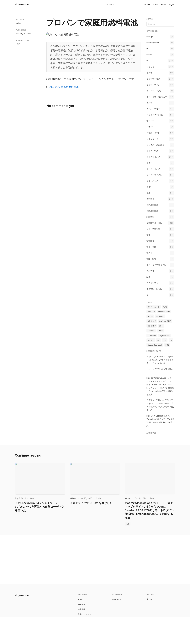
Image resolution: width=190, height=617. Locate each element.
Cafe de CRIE (165, 321)
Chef (161, 326)
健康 (148, 193)
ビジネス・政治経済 (155, 145)
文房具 (149, 253)
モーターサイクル (154, 175)
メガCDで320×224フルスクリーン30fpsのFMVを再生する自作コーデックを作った (159, 359)
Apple (150, 316)
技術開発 (150, 241)
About (155, 4)
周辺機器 (150, 199)
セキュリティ (152, 139)
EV (171, 340)
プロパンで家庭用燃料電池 (63, 86)
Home (147, 4)
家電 (148, 235)
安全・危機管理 (153, 229)
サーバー (150, 120)
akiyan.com (22, 4)
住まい (149, 187)
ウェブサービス (153, 79)
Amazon (151, 311)
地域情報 (150, 217)
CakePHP (152, 326)
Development (152, 42)
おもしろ (150, 66)
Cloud (160, 330)
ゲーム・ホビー (153, 108)
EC (158, 340)
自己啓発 (150, 271)
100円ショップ (154, 307)
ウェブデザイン (153, 85)
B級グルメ (152, 321)
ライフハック (152, 181)
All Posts (81, 604)
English (172, 4)
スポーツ (150, 126)
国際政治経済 (152, 211)
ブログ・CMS (152, 151)
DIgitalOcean (164, 335)
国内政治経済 (152, 205)
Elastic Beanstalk (155, 345)
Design (149, 36)
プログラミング (153, 157)
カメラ (149, 102)
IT (147, 48)
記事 (148, 277)
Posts (163, 4)
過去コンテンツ (84, 614)
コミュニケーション (155, 114)
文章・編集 (151, 259)
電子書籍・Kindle (154, 289)
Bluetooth (160, 316)
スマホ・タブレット (155, 133)
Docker (151, 340)
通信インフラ (152, 283)
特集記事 (81, 609)
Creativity (152, 335)
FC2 (167, 345)
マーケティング (153, 169)
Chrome (151, 330)
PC (147, 60)
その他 (149, 73)
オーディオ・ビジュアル (157, 96)
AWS (165, 307)
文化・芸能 (151, 247)
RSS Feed (116, 599)
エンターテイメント (155, 90)
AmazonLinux (164, 311)
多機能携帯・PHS (154, 223)
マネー (149, 163)
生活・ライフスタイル (156, 265)
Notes (149, 54)
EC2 (164, 340)
